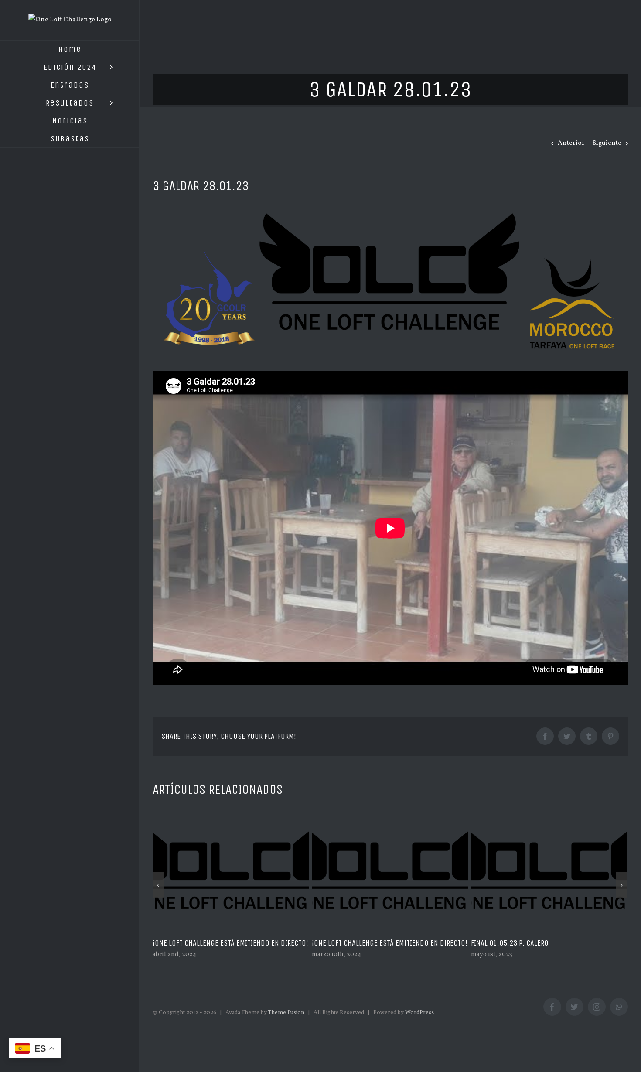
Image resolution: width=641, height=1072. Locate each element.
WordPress (419, 1013)
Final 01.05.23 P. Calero (350, 943)
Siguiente (607, 143)
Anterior (571, 143)
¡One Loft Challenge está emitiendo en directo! (230, 943)
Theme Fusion (286, 1013)
